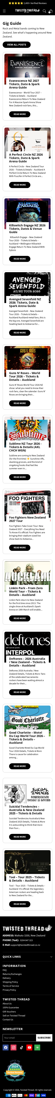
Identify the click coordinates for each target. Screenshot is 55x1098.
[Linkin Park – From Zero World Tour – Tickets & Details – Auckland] (27, 576)
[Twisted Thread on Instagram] (13, 1047)
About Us (7, 1003)
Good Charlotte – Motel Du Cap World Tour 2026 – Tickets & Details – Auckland (27, 738)
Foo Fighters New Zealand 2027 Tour (27, 519)
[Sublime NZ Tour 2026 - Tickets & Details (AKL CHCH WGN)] (27, 432)
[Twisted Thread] (27, 11)
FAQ (5, 970)
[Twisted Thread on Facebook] (6, 1047)
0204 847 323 (26, 940)
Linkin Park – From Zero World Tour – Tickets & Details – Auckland (26, 591)
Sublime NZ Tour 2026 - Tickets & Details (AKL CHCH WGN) (25, 447)
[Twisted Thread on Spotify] (37, 1047)
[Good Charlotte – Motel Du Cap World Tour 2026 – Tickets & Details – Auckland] (27, 721)
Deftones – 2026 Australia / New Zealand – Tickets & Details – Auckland (27, 662)
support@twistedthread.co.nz (25, 945)
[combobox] (44, 11)
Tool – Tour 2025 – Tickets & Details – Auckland (27, 878)
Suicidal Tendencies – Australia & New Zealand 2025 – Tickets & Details (26, 810)
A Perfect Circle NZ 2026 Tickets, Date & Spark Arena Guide (26, 158)
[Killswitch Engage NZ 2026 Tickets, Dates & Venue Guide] (27, 213)
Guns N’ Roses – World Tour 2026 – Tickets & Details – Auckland (24, 376)
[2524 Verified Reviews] (15, 1082)
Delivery (7, 978)
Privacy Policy (9, 990)
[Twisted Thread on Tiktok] (21, 1047)
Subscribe (44, 1038)
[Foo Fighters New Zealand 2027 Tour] (27, 505)
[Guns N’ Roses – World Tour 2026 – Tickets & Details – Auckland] (27, 361)
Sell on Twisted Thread (14, 1015)
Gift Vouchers (9, 1011)
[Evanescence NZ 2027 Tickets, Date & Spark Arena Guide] (27, 69)
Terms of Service (11, 986)
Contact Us (8, 1019)
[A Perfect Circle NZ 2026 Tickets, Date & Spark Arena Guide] (27, 143)
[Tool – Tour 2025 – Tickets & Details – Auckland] (27, 865)
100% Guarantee (11, 1007)
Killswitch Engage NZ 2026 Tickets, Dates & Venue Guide (27, 228)
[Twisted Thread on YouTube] (29, 1047)
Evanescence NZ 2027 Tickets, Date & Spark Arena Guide (24, 84)
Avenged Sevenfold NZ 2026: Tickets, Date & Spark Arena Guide (25, 302)
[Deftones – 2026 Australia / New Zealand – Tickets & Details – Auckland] (27, 647)
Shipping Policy (10, 982)
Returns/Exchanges (12, 974)
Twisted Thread (27, 1090)
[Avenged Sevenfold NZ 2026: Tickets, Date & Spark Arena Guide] (27, 287)
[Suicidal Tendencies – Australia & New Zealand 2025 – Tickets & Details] (27, 795)
